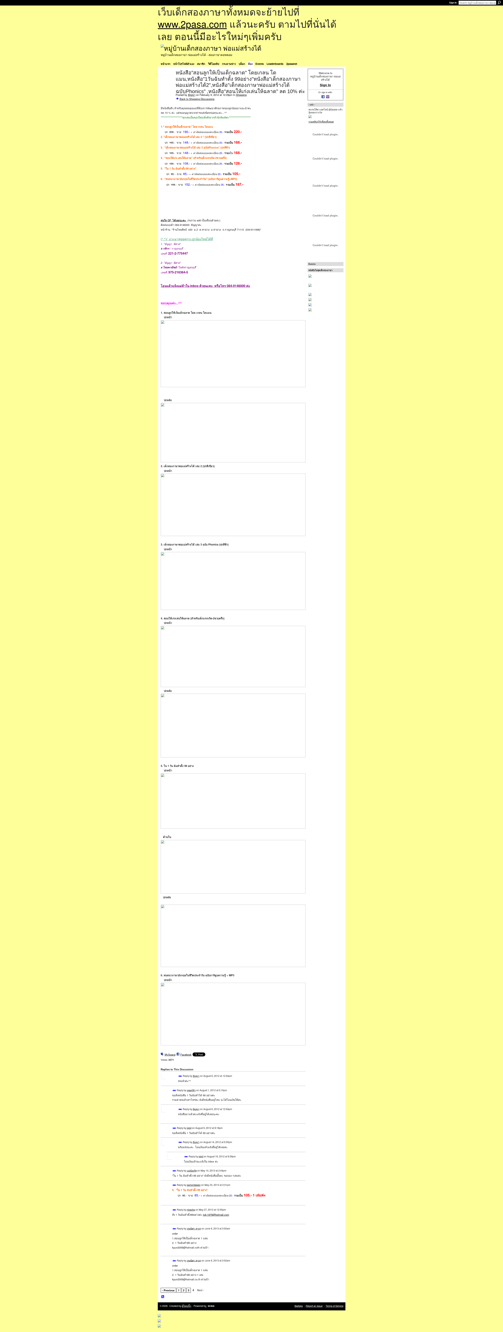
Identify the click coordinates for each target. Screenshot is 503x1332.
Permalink (180, 1076)
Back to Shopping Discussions (197, 99)
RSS (163, 1297)
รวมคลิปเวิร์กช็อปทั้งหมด (321, 121)
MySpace (170, 1054)
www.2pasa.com (192, 23)
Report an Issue (314, 1306)
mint (189, 1127)
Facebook (186, 1054)
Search (499, 2)
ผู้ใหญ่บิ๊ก (186, 1306)
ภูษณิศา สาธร (194, 1228)
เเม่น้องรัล (192, 1170)
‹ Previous (168, 1290)
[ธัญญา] (167, 81)
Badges (299, 1306)
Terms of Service (334, 1306)
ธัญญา (191, 95)
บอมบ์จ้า (191, 1090)
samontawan (194, 1184)
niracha (191, 1209)
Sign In (453, 2)
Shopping (241, 95)
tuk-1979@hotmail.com (216, 1214)
